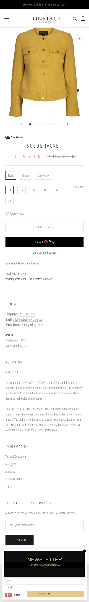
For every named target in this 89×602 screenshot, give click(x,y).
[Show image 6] (54, 124)
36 (21, 190)
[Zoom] (79, 38)
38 (33, 190)
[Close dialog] (84, 550)
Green (25, 175)
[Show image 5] (49, 124)
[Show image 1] (30, 124)
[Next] (67, 124)
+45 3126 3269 (26, 314)
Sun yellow (43, 175)
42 (57, 190)
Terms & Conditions (15, 456)
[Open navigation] (6, 18)
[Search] (75, 18)
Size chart (78, 187)
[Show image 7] (59, 124)
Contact (9, 486)
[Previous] (21, 124)
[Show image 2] (35, 124)
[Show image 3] (40, 124)
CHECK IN (44, 593)
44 (9, 201)
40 (45, 190)
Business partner (14, 479)
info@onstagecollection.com (28, 319)
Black (10, 175)
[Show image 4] (45, 124)
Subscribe (19, 540)
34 (9, 190)
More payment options (44, 252)
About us (10, 471)
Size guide (10, 464)
